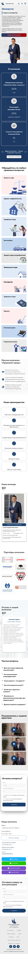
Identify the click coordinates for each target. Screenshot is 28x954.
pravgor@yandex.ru (7, 853)
